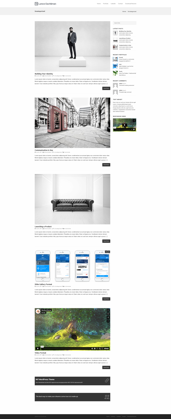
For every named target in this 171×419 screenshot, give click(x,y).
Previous (106, 252)
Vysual (121, 57)
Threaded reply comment (125, 92)
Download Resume (130, 3)
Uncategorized (132, 11)
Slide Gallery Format (43, 284)
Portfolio (105, 3)
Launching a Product (43, 226)
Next (109, 252)
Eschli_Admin (48, 75)
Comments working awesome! (126, 85)
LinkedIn (113, 3)
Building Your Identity (44, 74)
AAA (120, 64)
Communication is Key (44, 150)
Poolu (120, 71)
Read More (106, 88)
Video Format (40, 353)
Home (99, 3)
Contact (120, 3)
